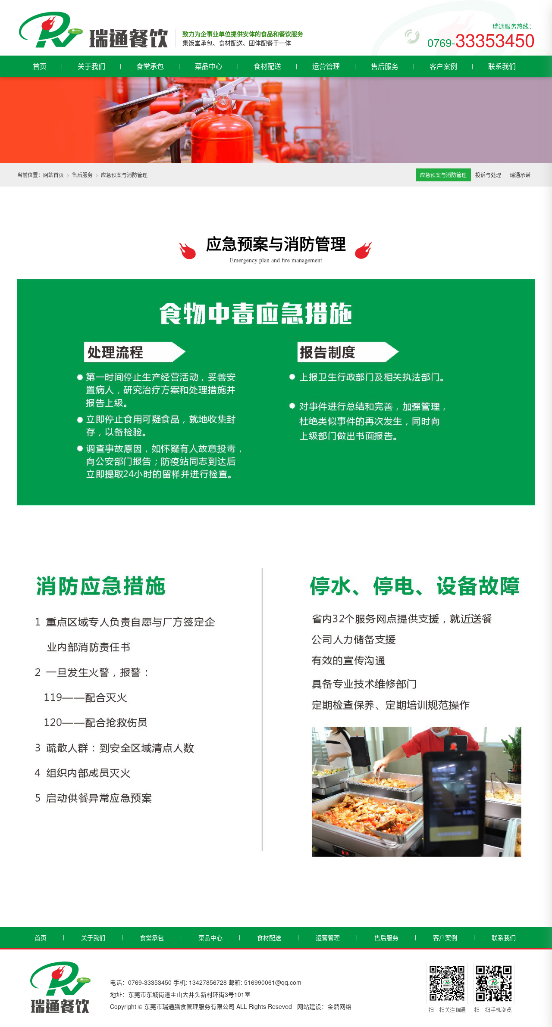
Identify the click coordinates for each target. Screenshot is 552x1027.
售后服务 (384, 66)
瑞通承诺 (520, 174)
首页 (40, 66)
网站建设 (309, 1006)
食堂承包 (150, 66)
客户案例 (443, 66)
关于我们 (91, 66)
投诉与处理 (488, 174)
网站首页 (53, 174)
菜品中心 (209, 66)
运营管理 (326, 66)
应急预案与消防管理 (443, 174)
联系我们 (502, 66)
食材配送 (267, 66)
